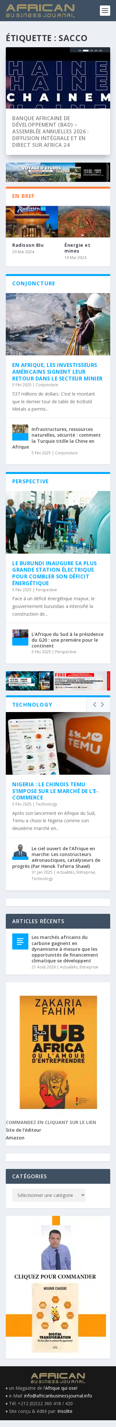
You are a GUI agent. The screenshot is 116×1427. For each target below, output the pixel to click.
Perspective (46, 590)
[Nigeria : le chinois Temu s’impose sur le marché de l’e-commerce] (58, 743)
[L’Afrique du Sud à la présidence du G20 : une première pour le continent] (20, 637)
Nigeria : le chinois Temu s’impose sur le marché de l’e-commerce (55, 791)
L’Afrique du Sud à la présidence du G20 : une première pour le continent (67, 640)
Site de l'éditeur (23, 1130)
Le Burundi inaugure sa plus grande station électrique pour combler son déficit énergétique (54, 573)
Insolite (64, 1411)
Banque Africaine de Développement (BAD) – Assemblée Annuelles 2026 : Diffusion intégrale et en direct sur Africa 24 (50, 131)
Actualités (65, 872)
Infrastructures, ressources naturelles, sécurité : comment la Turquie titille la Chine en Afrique (56, 438)
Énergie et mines (77, 248)
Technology (46, 804)
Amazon (15, 1138)
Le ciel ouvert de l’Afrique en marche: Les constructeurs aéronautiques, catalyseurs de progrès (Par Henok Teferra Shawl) (56, 857)
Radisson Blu (28, 245)
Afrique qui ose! (61, 1388)
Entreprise (85, 872)
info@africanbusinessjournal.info (58, 1396)
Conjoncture (47, 385)
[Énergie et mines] (84, 221)
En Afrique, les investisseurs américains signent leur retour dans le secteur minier (57, 371)
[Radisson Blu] (32, 221)
